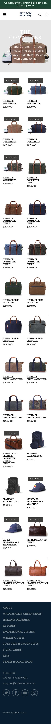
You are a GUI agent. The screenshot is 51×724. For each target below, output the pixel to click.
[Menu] (4, 14)
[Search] (40, 15)
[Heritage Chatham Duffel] (13, 363)
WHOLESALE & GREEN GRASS (22, 613)
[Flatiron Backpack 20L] (37, 440)
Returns (9, 625)
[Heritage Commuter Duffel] (37, 164)
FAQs (6, 655)
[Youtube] (25, 692)
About (7, 607)
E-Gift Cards (12, 649)
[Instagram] (34, 692)
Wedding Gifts (14, 637)
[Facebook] (15, 692)
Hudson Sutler (18, 712)
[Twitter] (6, 692)
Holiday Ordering (16, 619)
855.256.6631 (20, 677)
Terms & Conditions (18, 661)
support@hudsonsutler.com (19, 683)
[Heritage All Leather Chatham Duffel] (13, 567)
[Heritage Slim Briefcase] (13, 286)
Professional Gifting (19, 631)
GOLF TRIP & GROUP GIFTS (21, 643)
